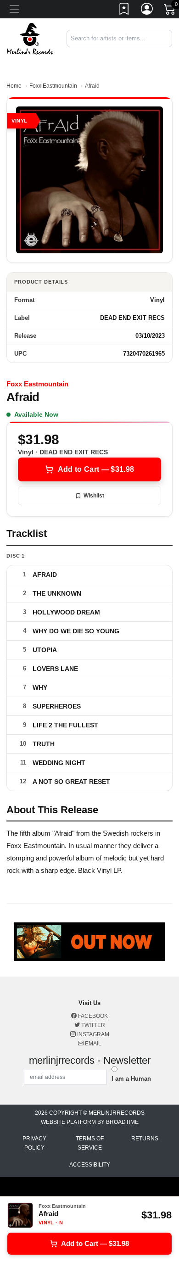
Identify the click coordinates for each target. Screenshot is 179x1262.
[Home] (30, 38)
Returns (144, 1138)
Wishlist (94, 495)
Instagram (92, 1034)
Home (14, 86)
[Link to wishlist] (124, 10)
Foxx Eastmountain (53, 86)
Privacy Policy (34, 1143)
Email (92, 1043)
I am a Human (131, 1078)
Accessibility (89, 1164)
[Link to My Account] (147, 10)
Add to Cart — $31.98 (96, 469)
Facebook (92, 1016)
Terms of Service (90, 1143)
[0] (170, 11)
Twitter (92, 1025)
